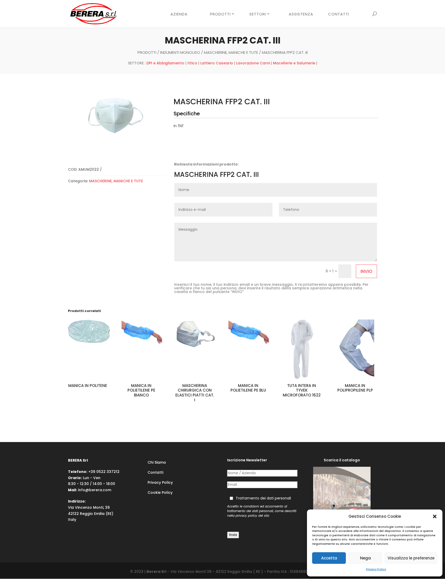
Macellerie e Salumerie (294, 63)
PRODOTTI (220, 14)
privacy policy (246, 516)
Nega (365, 558)
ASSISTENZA (301, 14)
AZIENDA (178, 14)
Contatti (155, 472)
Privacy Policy (376, 569)
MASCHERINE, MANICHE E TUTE (231, 52)
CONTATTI (338, 14)
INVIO (366, 271)
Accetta (329, 558)
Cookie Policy (160, 492)
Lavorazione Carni (253, 63)
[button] (434, 516)
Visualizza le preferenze (411, 558)
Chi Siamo (157, 462)
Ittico (192, 63)
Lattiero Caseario (216, 63)
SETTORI (257, 14)
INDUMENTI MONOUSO (180, 52)
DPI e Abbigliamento (165, 63)
